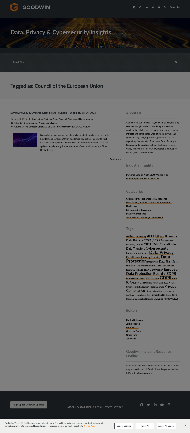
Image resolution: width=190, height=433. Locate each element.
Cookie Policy (90, 426)
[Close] (185, 425)
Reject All (145, 426)
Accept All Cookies (166, 426)
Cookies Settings (124, 426)
